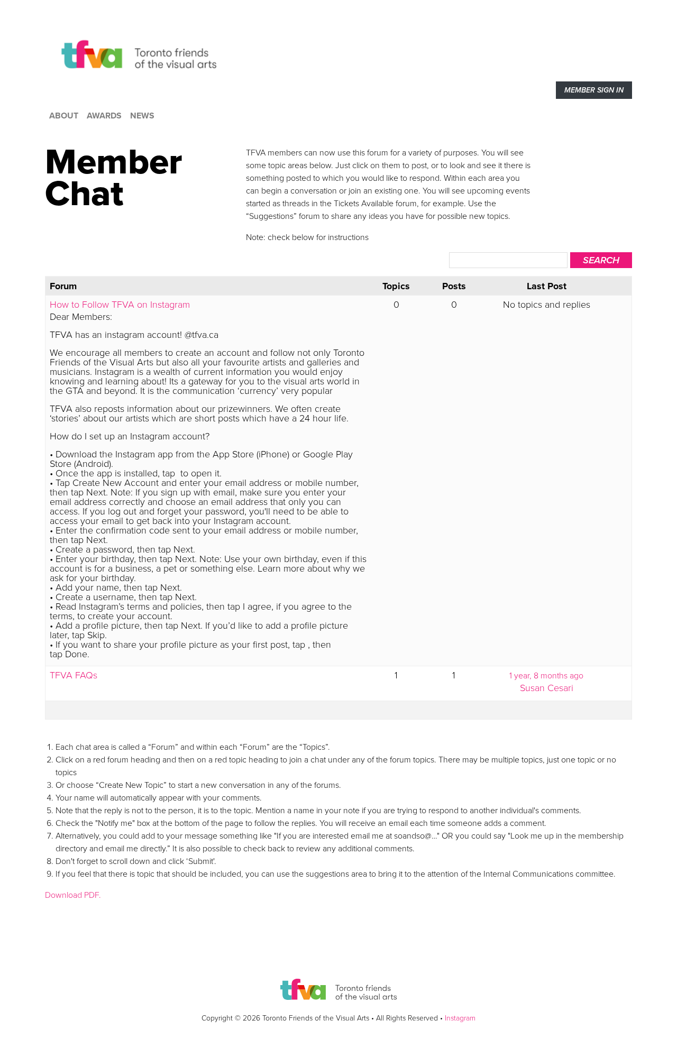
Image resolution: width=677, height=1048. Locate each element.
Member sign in (594, 90)
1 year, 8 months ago (546, 675)
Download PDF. (73, 895)
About (63, 116)
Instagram (460, 1018)
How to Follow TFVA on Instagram (120, 304)
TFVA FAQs (73, 675)
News (142, 116)
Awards (104, 116)
